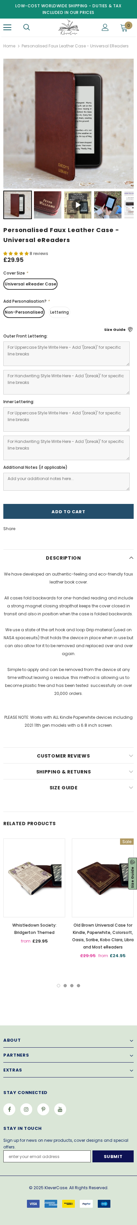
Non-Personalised (24, 312)
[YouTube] (60, 1109)
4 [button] (78, 985)
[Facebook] (9, 1109)
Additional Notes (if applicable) (35, 467)
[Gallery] (68, 140)
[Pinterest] (43, 1109)
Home (9, 46)
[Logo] (67, 27)
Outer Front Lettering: (25, 336)
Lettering (59, 312)
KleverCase (56, 1188)
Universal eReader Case (30, 284)
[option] (34, 893)
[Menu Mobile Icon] (7, 27)
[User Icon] (105, 27)
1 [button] (58, 985)
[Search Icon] (26, 27)
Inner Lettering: (18, 401)
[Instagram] (26, 1109)
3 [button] (71, 985)
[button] (16, 253)
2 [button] (65, 985)
